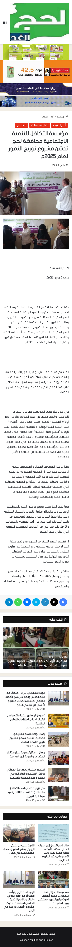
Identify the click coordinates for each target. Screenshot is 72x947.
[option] (36, 648)
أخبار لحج (21, 125)
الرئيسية (61, 116)
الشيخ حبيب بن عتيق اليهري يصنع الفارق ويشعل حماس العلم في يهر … (19, 849)
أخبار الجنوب (48, 116)
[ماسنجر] (27, 602)
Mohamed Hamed (43, 940)
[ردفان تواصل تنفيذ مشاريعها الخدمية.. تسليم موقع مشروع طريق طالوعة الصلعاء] (58, 739)
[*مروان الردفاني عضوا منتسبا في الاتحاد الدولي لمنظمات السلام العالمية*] (58, 721)
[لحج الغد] (39, 22)
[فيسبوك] (63, 602)
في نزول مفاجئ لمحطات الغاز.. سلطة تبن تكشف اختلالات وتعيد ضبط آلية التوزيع (26, 792)
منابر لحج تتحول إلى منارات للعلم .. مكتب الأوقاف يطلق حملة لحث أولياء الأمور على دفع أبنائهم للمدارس (53, 853)
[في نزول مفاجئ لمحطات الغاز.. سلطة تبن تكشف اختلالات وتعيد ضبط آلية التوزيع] (58, 793)
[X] (54, 602)
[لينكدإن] (45, 602)
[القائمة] (5, 23)
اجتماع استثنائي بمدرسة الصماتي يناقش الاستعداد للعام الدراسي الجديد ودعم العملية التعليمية (26, 773)
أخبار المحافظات (39, 125)
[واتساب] (18, 602)
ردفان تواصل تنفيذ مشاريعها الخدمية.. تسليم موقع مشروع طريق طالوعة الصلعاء (27, 737)
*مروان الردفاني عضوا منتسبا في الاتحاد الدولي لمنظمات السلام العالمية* (26, 719)
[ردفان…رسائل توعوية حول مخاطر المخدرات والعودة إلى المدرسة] (58, 758)
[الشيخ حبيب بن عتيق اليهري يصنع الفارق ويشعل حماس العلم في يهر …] (19, 833)
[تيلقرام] (9, 602)
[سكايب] (36, 602)
